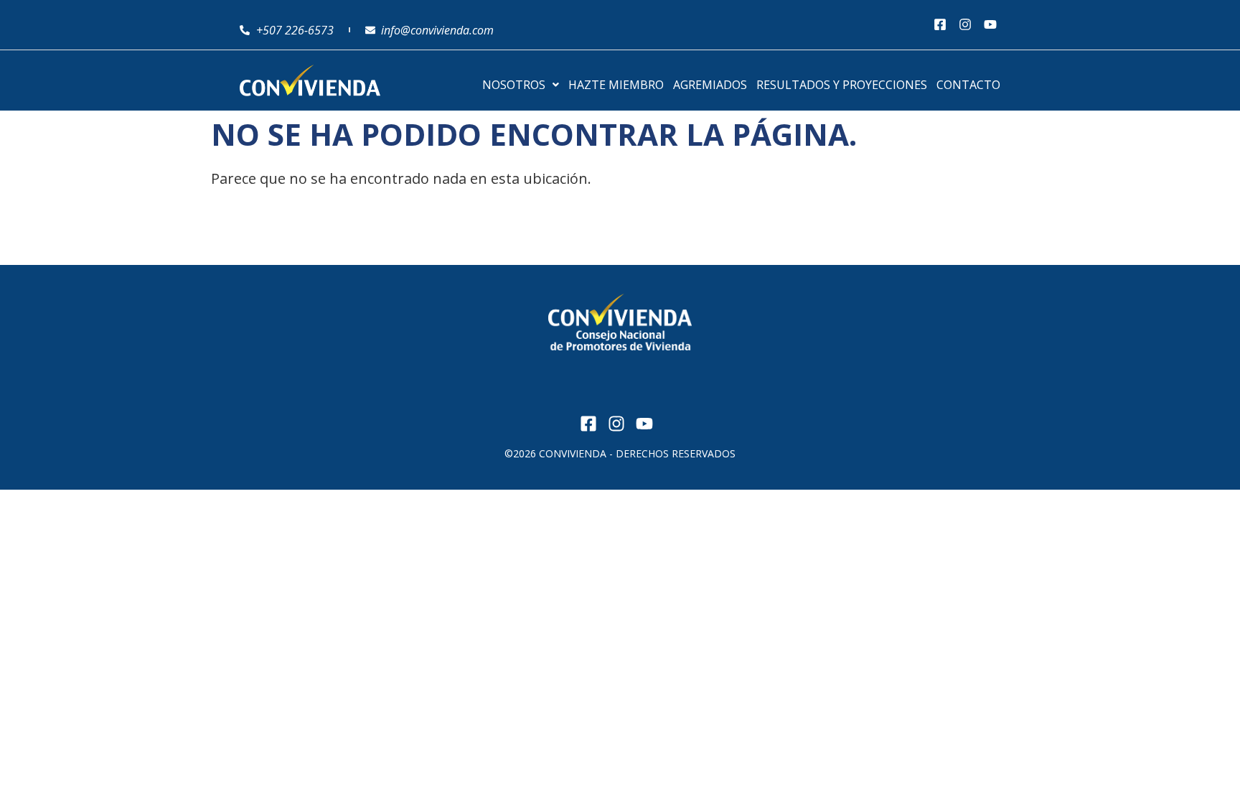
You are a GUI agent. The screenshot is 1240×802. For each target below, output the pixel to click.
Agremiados (710, 85)
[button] (520, 84)
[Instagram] (964, 24)
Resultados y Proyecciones (841, 85)
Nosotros (513, 85)
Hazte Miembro (616, 85)
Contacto (968, 85)
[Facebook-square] (940, 24)
